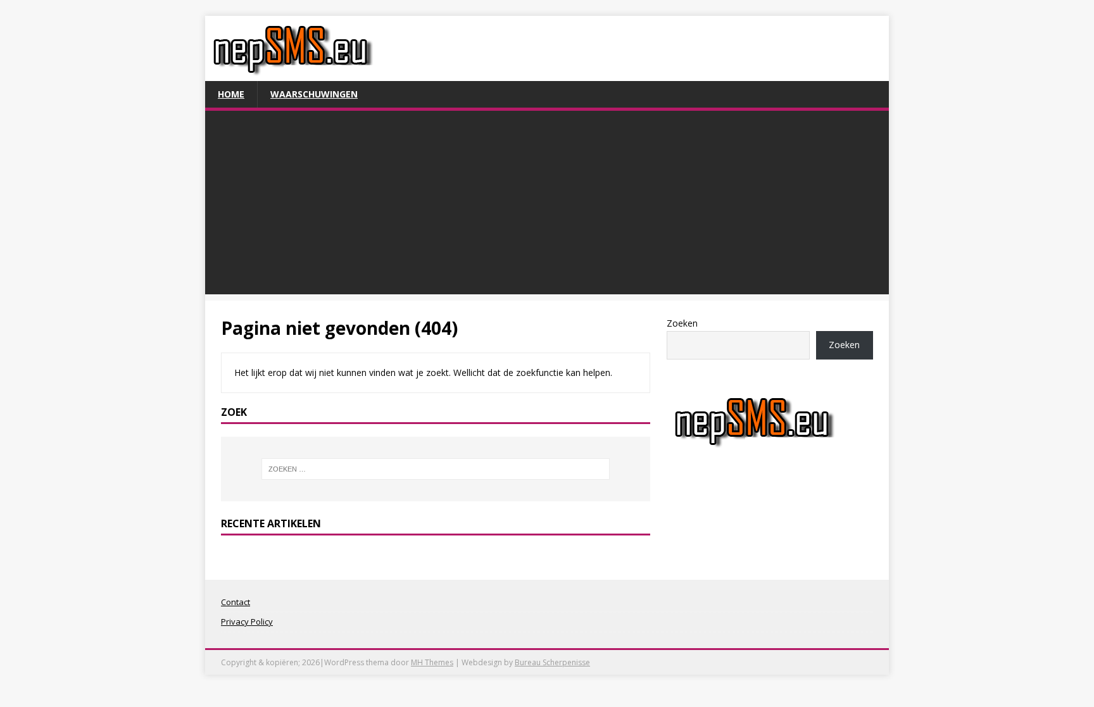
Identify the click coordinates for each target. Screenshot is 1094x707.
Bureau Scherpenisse (552, 662)
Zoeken (682, 323)
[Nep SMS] (292, 74)
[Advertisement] (547, 205)
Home (231, 94)
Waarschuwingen (314, 94)
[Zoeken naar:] (435, 469)
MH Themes (432, 662)
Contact (235, 602)
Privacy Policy (247, 621)
